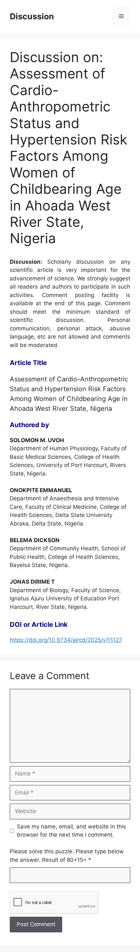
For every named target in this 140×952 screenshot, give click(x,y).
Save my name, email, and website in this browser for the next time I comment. (71, 830)
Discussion (32, 16)
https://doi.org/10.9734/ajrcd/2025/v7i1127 (66, 640)
